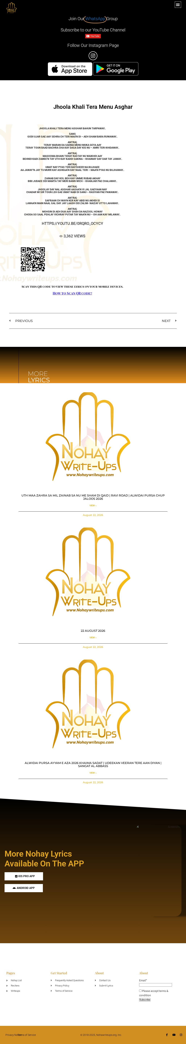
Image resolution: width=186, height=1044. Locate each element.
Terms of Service (26, 1034)
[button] (178, 4)
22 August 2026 (93, 631)
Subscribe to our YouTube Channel (93, 30)
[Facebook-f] (166, 1034)
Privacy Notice (13, 1034)
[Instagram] (181, 1034)
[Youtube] (174, 1034)
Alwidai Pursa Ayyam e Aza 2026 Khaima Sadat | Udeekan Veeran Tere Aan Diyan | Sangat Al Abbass (93, 764)
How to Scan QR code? (72, 293)
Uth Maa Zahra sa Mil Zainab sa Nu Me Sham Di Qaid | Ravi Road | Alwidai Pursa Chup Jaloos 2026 (93, 497)
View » (93, 505)
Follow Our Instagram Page (93, 45)
